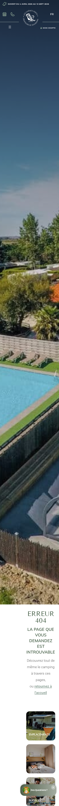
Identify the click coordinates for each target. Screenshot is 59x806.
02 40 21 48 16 (14, 14)
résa (6, 14)
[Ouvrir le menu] (10, 27)
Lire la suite (40, 717)
